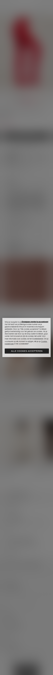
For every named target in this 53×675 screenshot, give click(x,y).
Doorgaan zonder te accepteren (35, 322)
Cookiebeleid (37, 339)
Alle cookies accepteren (27, 351)
